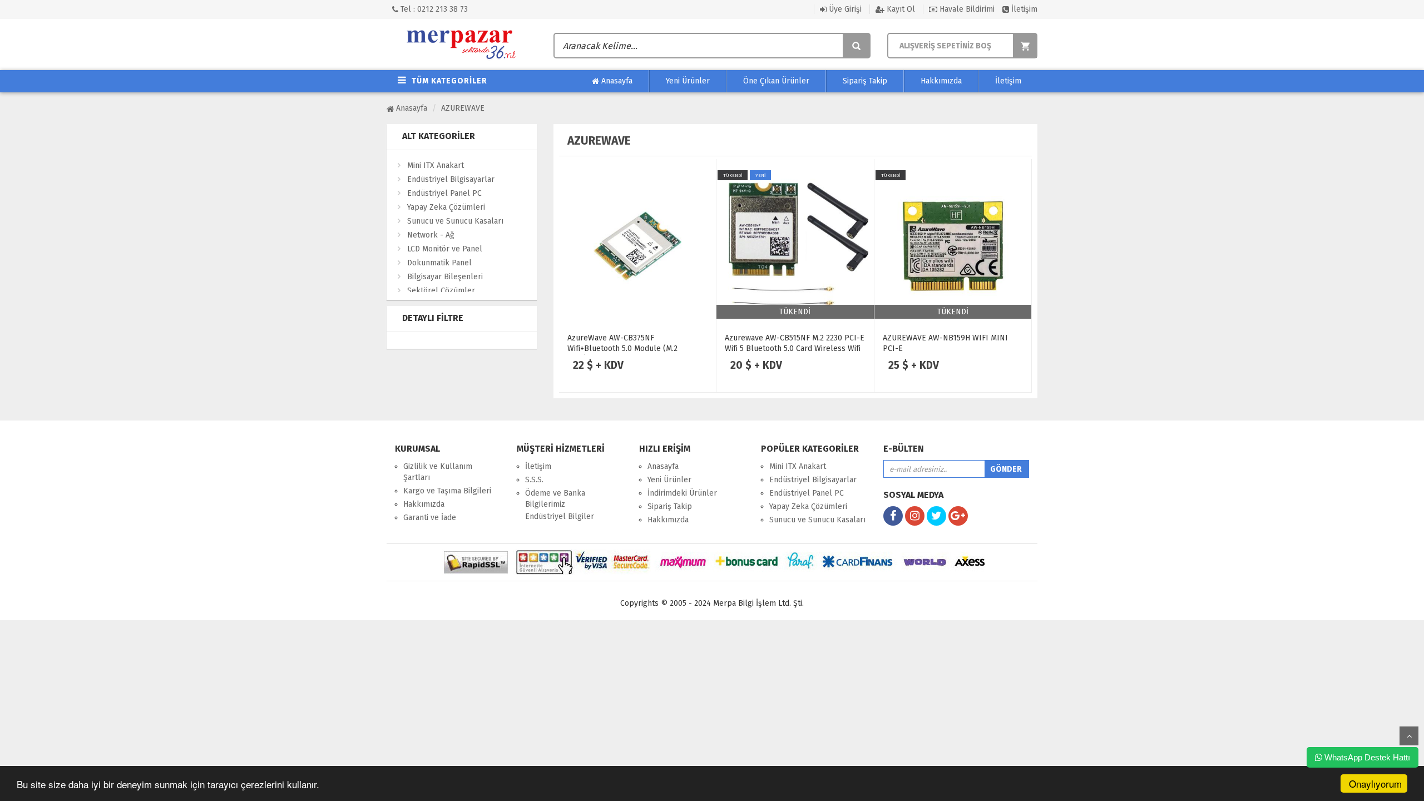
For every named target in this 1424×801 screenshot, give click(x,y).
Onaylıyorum (1375, 783)
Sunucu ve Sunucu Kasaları (455, 221)
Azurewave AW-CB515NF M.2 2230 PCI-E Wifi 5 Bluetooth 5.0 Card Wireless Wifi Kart (794, 348)
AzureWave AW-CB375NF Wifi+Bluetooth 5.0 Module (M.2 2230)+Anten (622, 348)
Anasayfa (615, 81)
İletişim (1023, 9)
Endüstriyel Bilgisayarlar (451, 179)
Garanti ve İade (429, 517)
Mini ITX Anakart (435, 165)
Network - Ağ (430, 235)
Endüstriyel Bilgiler (559, 516)
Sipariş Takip (865, 81)
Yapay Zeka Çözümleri (446, 207)
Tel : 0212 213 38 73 (433, 9)
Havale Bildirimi (966, 9)
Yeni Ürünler (688, 81)
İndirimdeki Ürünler (682, 493)
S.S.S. (534, 479)
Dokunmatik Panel (439, 263)
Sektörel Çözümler (441, 290)
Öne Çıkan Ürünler (776, 81)
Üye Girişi (844, 9)
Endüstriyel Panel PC (444, 193)
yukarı (1409, 735)
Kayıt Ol (899, 9)
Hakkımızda (941, 81)
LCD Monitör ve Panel (444, 249)
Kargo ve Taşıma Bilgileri (447, 491)
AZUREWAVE (462, 108)
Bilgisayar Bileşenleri (445, 276)
